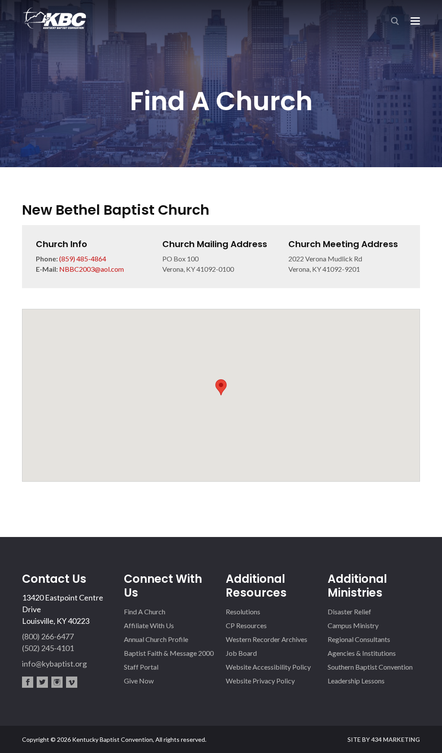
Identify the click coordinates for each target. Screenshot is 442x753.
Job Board (241, 653)
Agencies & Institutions (362, 653)
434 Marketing (395, 739)
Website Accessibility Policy (268, 667)
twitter (42, 682)
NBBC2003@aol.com (91, 269)
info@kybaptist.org (54, 663)
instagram (57, 682)
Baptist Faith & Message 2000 (169, 653)
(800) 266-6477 (48, 636)
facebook (27, 682)
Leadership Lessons (356, 681)
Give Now (139, 681)
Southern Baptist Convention (370, 667)
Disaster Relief (349, 611)
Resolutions (243, 611)
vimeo (71, 682)
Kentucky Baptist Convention (54, 18)
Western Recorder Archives (266, 639)
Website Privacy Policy (260, 681)
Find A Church (144, 611)
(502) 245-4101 (48, 648)
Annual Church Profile (156, 639)
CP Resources (246, 625)
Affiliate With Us (149, 625)
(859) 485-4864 (82, 258)
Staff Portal (141, 667)
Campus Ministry (353, 625)
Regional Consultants (359, 639)
